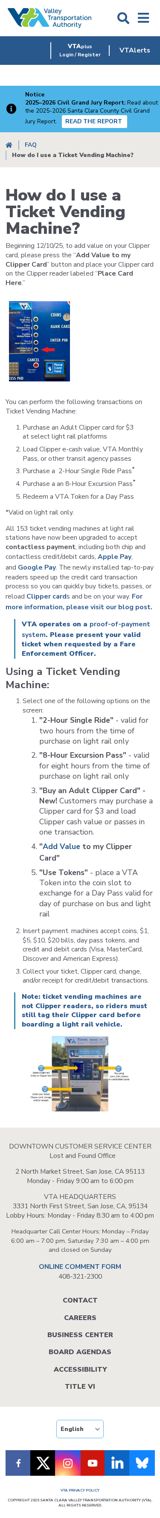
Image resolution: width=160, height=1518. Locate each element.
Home (9, 145)
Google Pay (37, 567)
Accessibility (80, 1369)
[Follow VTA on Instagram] (68, 1463)
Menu (143, 18)
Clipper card (46, 596)
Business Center (80, 1335)
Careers (80, 1318)
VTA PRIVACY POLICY (80, 1490)
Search (123, 18)
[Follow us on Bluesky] (142, 1463)
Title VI (80, 1386)
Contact (80, 1300)
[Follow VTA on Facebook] (18, 1463)
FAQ (31, 145)
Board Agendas (80, 1352)
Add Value (61, 846)
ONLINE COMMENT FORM (80, 1266)
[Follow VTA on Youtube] (92, 1463)
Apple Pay (114, 556)
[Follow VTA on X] (43, 1463)
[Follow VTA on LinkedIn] (117, 1463)
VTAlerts (134, 50)
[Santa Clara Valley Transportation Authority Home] (50, 18)
